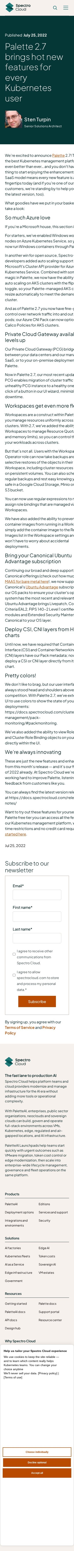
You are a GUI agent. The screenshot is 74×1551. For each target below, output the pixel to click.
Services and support (53, 1212)
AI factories (13, 1248)
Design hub (13, 1328)
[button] (65, 7)
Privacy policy (48, 1373)
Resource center (50, 1320)
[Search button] (55, 7)
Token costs (47, 1256)
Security (44, 1220)
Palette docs (47, 1303)
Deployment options (19, 1212)
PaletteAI (11, 1204)
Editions (44, 1204)
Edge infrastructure (18, 1272)
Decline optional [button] (37, 1462)
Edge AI (44, 1248)
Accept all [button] (37, 1473)
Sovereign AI (47, 1264)
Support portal (49, 1312)
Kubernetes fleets (17, 1256)
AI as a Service (14, 1264)
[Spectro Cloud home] (17, 1062)
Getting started (16, 1303)
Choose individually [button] (37, 1452)
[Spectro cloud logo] (18, 8)
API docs (11, 1320)
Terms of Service (20, 1027)
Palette (58, 155)
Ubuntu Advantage (42, 587)
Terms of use (13, 1377)
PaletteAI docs (15, 1312)
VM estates (46, 1272)
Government (14, 1281)
